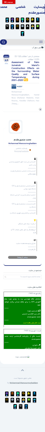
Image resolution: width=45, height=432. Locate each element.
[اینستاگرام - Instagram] (17, 27)
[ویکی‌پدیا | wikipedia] (7, 27)
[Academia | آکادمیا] (27, 27)
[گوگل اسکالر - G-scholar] (38, 20)
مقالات (30, 59)
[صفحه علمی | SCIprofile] (7, 20)
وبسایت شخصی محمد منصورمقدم (22, 9)
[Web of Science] (12, 20)
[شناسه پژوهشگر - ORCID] (38, 27)
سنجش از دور (33, 56)
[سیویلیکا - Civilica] (22, 27)
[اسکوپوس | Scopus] (17, 20)
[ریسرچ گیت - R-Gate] (22, 20)
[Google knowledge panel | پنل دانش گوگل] (27, 20)
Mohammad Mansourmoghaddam (24, 383)
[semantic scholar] (33, 27)
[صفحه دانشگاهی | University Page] (33, 20)
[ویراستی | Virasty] (22, 33)
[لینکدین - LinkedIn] (12, 27)
